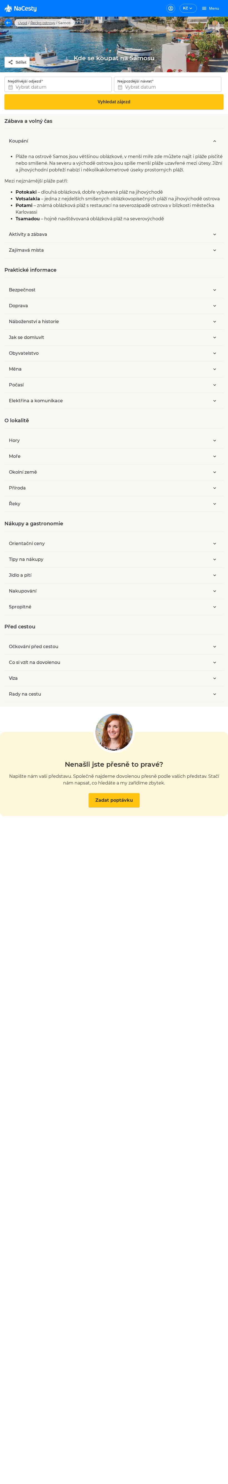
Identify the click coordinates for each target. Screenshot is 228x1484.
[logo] (20, 8)
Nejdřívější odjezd (24, 81)
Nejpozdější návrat (134, 81)
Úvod (22, 23)
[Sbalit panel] (214, 141)
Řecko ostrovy (42, 23)
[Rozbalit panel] (214, 234)
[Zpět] (8, 23)
